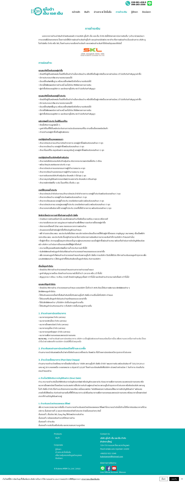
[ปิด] (181, 479)
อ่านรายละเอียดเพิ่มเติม (91, 479)
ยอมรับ (174, 479)
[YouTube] (114, 468)
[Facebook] (108, 468)
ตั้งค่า (164, 479)
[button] (150, 3)
